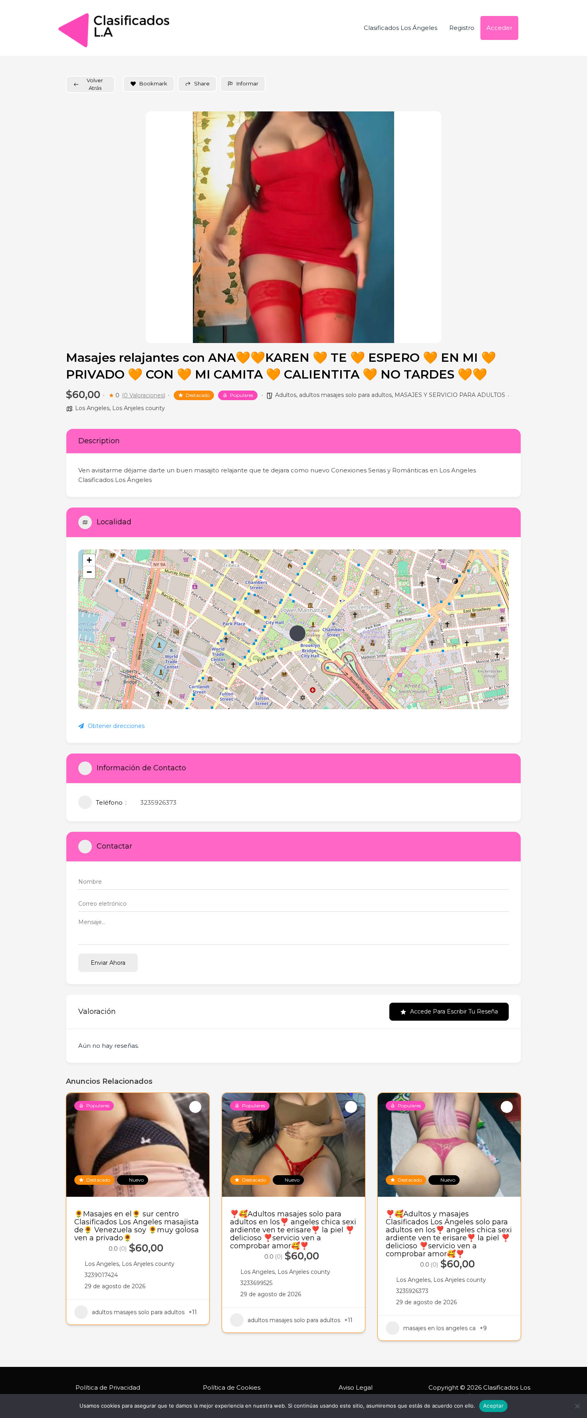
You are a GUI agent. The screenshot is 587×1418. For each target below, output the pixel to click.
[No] (577, 1406)
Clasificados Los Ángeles (400, 28)
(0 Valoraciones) (143, 395)
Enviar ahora (108, 962)
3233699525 (256, 1283)
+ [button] (89, 560)
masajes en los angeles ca (439, 1328)
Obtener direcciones (116, 726)
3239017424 (101, 1275)
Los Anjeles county (138, 408)
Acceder (499, 28)
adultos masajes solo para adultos (345, 395)
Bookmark (153, 83)
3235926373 (158, 802)
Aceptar (493, 1405)
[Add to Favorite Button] (195, 1107)
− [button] (89, 572)
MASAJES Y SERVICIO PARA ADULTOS (450, 395)
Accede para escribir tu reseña (454, 1011)
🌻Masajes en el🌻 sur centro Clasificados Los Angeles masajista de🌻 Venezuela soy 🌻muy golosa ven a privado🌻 (136, 1226)
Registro (461, 28)
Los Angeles (92, 408)
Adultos (285, 395)
